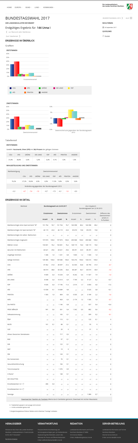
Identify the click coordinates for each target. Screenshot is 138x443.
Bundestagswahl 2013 (112, 18)
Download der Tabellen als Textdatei (34, 399)
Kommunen (48, 7)
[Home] (117, 7)
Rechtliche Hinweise (11, 439)
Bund (28, 7)
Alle (127, 18)
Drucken (107, 36)
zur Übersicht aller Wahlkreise (19, 32)
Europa (18, 7)
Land (37, 7)
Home (9, 7)
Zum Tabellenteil (12, 36)
